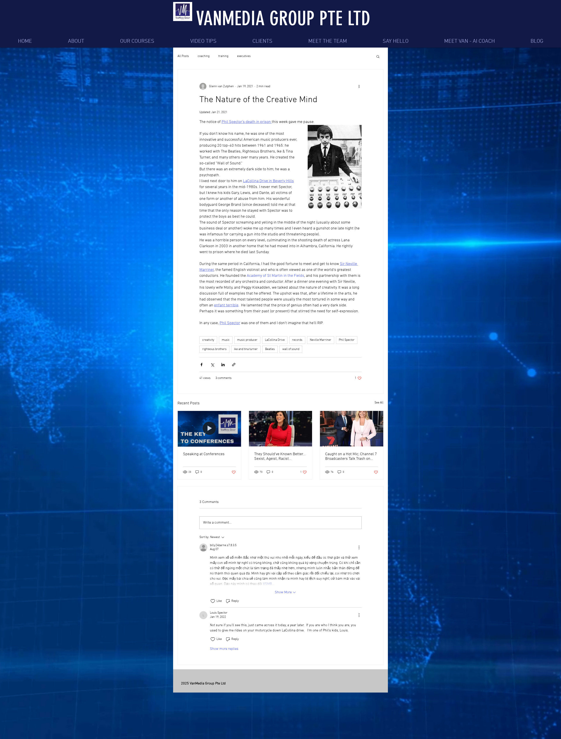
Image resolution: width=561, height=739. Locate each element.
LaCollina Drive (275, 340)
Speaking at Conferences (204, 454)
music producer (247, 340)
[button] (378, 56)
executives (244, 56)
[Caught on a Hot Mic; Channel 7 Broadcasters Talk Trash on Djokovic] (351, 428)
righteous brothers (214, 349)
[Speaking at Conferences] (209, 428)
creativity (208, 340)
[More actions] (359, 86)
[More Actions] (359, 547)
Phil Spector (347, 340)
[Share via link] (234, 364)
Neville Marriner (320, 340)
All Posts (183, 56)
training (223, 56)
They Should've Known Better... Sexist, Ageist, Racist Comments (279, 456)
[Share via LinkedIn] (223, 364)
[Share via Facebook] (201, 364)
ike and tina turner (246, 349)
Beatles (270, 349)
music (226, 340)
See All (379, 403)
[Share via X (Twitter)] (212, 364)
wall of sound (290, 349)
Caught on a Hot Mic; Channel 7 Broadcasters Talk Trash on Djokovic (351, 456)
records (297, 340)
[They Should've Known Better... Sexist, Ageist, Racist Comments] (280, 428)
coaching (203, 56)
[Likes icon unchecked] (213, 601)
